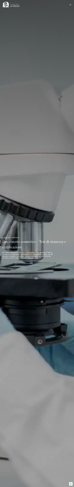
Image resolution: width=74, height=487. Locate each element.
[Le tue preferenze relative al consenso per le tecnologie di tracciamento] (71, 484)
